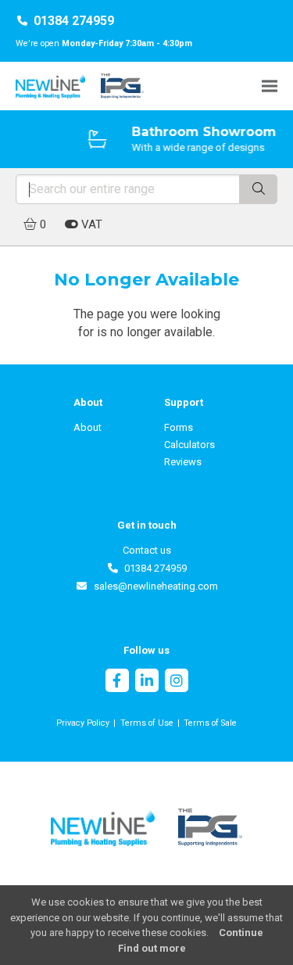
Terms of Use (146, 723)
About (87, 427)
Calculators (189, 444)
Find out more (152, 948)
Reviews (183, 462)
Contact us (147, 550)
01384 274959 (74, 20)
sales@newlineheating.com (152, 586)
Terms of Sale (210, 723)
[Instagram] (176, 682)
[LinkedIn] (147, 682)
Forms (178, 427)
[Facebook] (117, 682)
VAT (90, 224)
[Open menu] (269, 85)
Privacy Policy (82, 723)
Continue (241, 932)
